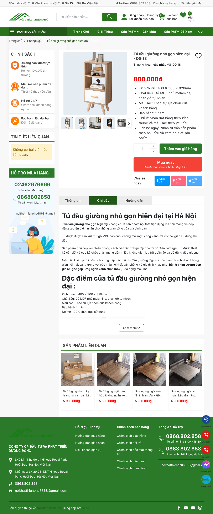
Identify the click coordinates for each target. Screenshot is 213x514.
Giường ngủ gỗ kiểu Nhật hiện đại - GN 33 (148, 395)
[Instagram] (200, 508)
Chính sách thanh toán (132, 468)
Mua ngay (165, 164)
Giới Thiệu (105, 32)
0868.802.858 (140, 3)
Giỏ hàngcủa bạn (172, 17)
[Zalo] (193, 508)
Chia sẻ (162, 180)
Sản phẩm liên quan (84, 345)
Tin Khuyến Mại (191, 3)
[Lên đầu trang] (206, 496)
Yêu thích (191, 19)
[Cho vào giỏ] (77, 359)
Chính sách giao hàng (131, 435)
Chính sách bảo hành (131, 461)
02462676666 (32, 185)
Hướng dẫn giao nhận (90, 442)
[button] (128, 123)
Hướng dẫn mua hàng (90, 435)
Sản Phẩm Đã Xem (178, 32)
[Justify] (109, 17)
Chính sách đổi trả (129, 442)
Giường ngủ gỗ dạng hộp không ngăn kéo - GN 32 (113, 395)
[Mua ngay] (77, 379)
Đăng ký (153, 15)
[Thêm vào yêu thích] (199, 56)
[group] (95, 83)
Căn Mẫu (149, 32)
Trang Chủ (81, 32)
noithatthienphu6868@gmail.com (41, 490)
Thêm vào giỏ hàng (180, 149)
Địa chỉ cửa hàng (164, 3)
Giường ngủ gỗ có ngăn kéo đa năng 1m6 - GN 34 (183, 395)
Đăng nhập (136, 15)
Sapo (85, 508)
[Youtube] (186, 508)
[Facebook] (179, 508)
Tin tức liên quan (30, 136)
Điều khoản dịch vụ (88, 449)
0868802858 (33, 197)
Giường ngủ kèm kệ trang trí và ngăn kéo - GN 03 (77, 395)
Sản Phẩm (128, 32)
